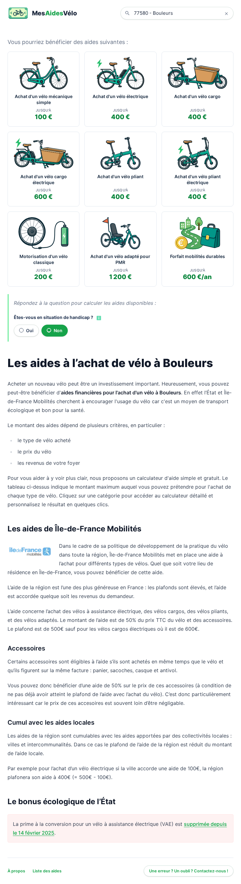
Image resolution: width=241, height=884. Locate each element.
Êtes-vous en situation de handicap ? (53, 317)
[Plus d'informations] (98, 318)
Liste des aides (47, 871)
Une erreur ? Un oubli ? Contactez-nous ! (188, 871)
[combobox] (181, 13)
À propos (16, 871)
